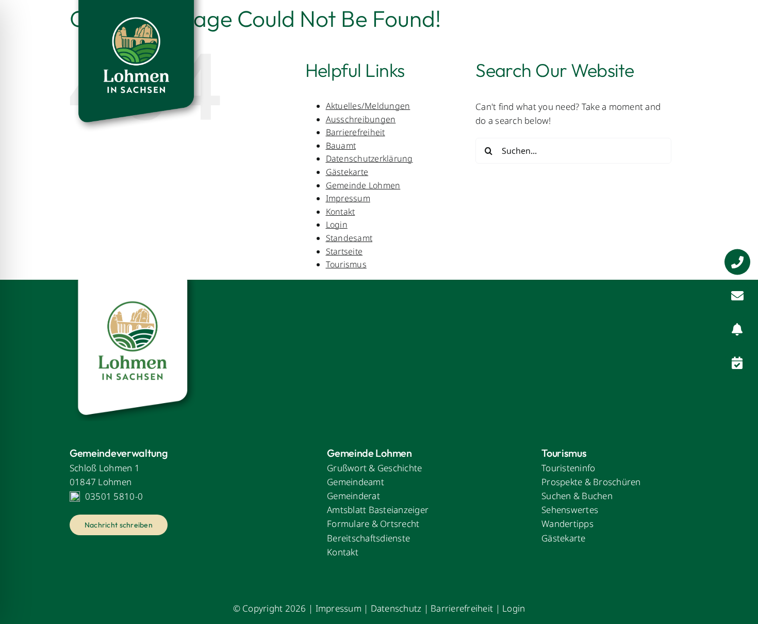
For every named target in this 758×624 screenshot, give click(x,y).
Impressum (348, 198)
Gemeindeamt (355, 482)
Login (337, 224)
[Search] (680, 33)
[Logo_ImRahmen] (134, 284)
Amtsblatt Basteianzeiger (378, 510)
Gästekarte (347, 172)
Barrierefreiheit (462, 608)
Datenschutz (396, 608)
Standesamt (349, 238)
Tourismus (346, 264)
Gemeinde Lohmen (363, 185)
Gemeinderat (353, 496)
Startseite (344, 251)
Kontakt (340, 211)
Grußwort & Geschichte (374, 468)
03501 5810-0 (114, 496)
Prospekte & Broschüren (591, 482)
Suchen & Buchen (577, 496)
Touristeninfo (568, 468)
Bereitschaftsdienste (368, 538)
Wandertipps (567, 524)
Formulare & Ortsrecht (373, 524)
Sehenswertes (569, 510)
